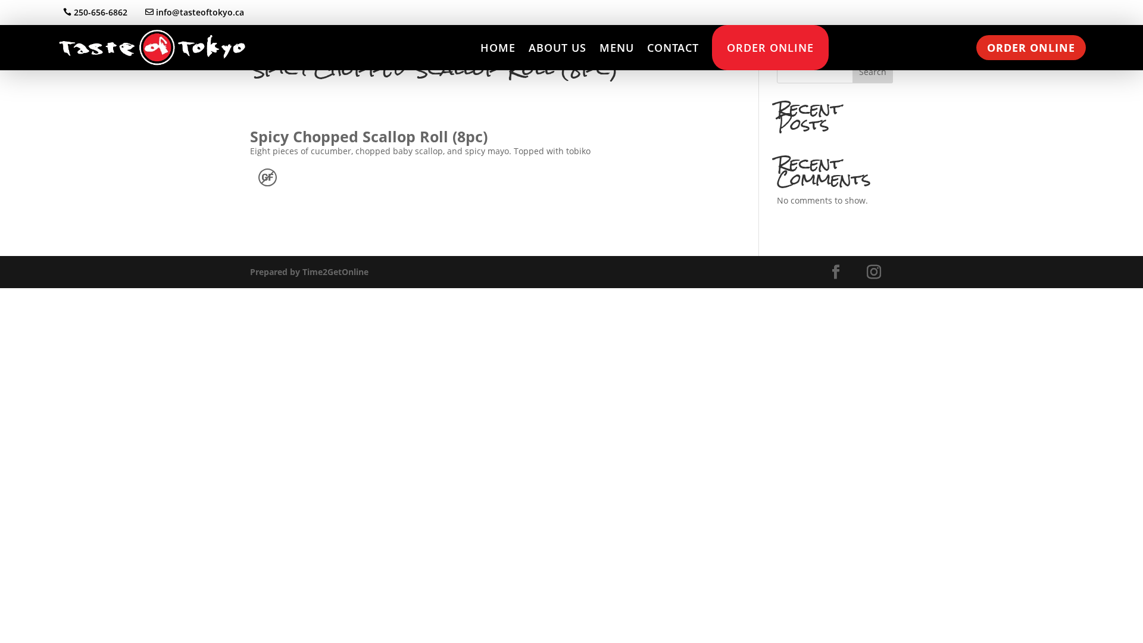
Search (872, 71)
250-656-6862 (100, 12)
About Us (557, 47)
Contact (673, 47)
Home (498, 47)
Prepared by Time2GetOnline (309, 271)
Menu (616, 47)
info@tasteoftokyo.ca (200, 12)
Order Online (770, 47)
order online (1031, 47)
